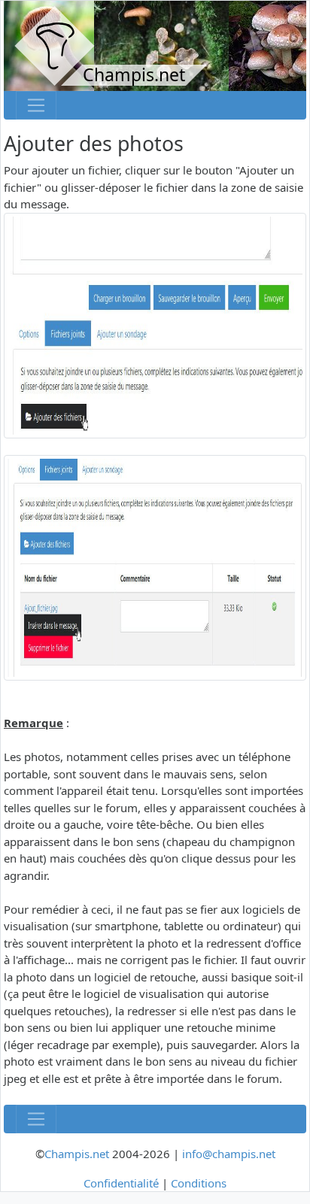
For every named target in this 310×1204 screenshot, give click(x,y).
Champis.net (76, 1153)
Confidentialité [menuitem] (121, 1182)
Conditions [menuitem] (198, 1182)
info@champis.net (228, 1153)
